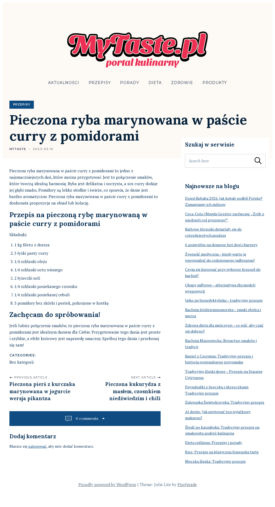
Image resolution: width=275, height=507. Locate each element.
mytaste (17, 149)
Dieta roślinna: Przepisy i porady (213, 442)
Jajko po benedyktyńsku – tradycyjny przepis (224, 300)
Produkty (214, 82)
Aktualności (63, 82)
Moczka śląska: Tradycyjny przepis (215, 461)
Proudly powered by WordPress (107, 484)
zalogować (37, 446)
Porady (129, 82)
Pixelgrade (187, 484)
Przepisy (100, 82)
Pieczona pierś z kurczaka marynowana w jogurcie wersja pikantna (42, 391)
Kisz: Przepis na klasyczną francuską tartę (222, 451)
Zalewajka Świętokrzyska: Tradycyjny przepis (224, 402)
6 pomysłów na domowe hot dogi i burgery (221, 244)
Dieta (155, 82)
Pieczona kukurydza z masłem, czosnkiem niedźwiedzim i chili (133, 391)
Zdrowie (182, 82)
